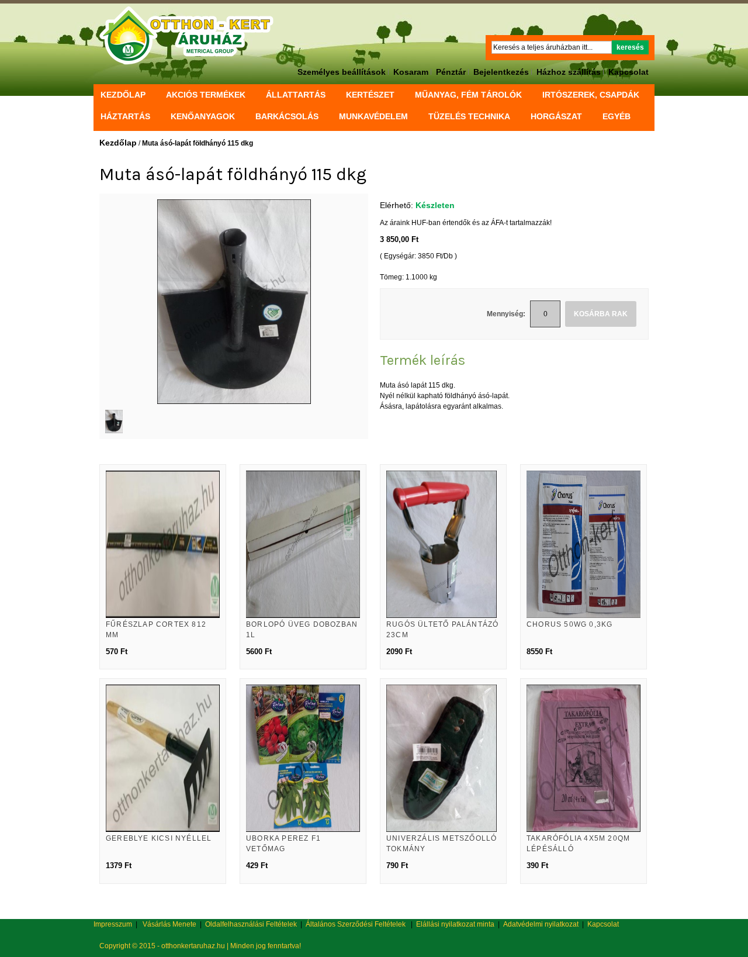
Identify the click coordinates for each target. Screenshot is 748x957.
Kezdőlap (123, 94)
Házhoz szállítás (568, 72)
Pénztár (451, 72)
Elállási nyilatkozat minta (455, 924)
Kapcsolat (628, 72)
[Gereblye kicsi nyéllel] (163, 758)
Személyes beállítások (341, 72)
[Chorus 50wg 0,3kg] (583, 544)
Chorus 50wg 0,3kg (569, 624)
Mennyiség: (506, 314)
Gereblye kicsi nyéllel (159, 838)
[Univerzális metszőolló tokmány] (443, 758)
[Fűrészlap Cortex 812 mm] (163, 544)
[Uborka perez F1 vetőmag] (303, 758)
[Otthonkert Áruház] (186, 35)
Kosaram (410, 72)
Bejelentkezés (501, 72)
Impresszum (113, 924)
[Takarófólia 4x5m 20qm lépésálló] (583, 758)
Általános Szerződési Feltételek (356, 924)
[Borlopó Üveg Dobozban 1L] (303, 544)
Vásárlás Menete (169, 924)
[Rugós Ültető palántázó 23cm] (443, 544)
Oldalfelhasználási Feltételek (251, 924)
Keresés (630, 47)
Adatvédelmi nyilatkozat (541, 924)
